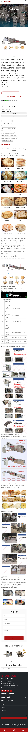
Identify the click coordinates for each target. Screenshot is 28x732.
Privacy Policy (19, 725)
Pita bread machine (6, 121)
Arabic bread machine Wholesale (9, 135)
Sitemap (14, 725)
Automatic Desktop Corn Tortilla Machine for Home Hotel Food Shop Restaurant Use (7, 661)
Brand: (3, 109)
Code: (3, 111)
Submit (14, 638)
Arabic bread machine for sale (8, 128)
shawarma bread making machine (9, 138)
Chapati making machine (7, 126)
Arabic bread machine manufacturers (10, 130)
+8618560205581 (11, 687)
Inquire (10, 93)
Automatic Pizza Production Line (20, 661)
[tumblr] (11, 691)
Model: (3, 106)
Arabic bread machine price (8, 133)
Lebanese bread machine (7, 123)
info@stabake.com (9, 683)
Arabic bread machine (18, 121)
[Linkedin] (5, 691)
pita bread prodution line (7, 140)
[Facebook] (2, 691)
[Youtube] (8, 691)
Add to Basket (10, 96)
